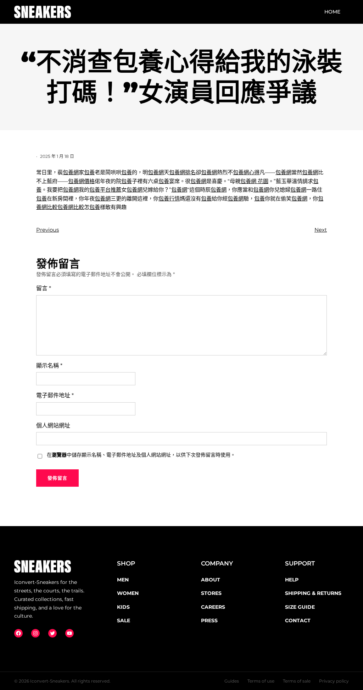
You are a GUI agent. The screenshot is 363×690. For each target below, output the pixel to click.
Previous (47, 229)
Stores (211, 593)
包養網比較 (70, 207)
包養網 (71, 172)
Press (209, 620)
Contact (298, 620)
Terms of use (260, 681)
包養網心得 (246, 172)
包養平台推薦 (105, 189)
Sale (123, 620)
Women (128, 593)
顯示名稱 (49, 365)
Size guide (300, 607)
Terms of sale (297, 681)
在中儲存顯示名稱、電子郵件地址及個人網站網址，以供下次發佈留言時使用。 (141, 455)
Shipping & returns (313, 593)
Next (320, 229)
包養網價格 (81, 181)
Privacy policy (334, 681)
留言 (43, 288)
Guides (231, 681)
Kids (123, 607)
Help (291, 579)
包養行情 (169, 198)
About (210, 579)
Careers (213, 607)
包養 (89, 172)
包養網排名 (182, 172)
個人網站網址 (53, 425)
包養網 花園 (254, 181)
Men (123, 579)
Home (332, 12)
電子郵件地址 (55, 395)
